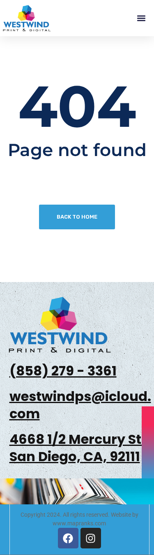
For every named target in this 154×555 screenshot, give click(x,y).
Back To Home (77, 217)
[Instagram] (90, 538)
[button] (141, 18)
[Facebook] (68, 538)
